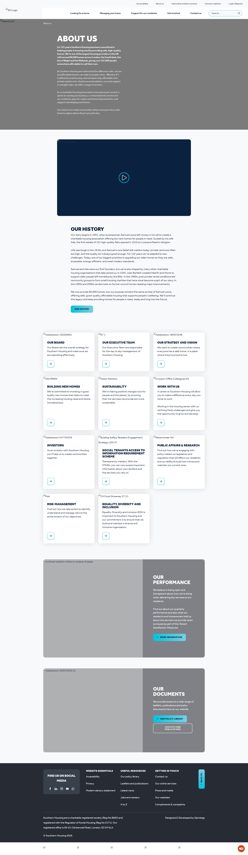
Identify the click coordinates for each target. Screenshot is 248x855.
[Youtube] (67, 788)
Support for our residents (144, 13)
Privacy (90, 783)
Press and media (164, 790)
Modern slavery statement (100, 790)
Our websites (162, 797)
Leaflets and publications (173, 728)
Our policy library (171, 719)
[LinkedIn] (56, 788)
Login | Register (236, 4)
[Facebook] (50, 788)
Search (239, 13)
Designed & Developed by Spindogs (185, 817)
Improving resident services (184, 4)
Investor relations (213, 4)
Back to (202, 777)
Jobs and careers (130, 797)
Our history (82, 309)
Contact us (196, 13)
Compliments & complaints (170, 804)
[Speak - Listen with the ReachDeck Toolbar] (241, 848)
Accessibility (142, 4)
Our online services (165, 783)
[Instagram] (61, 788)
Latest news (127, 790)
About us (160, 4)
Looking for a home (79, 13)
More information (171, 637)
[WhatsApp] (73, 788)
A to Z (124, 804)
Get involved (173, 13)
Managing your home (110, 13)
